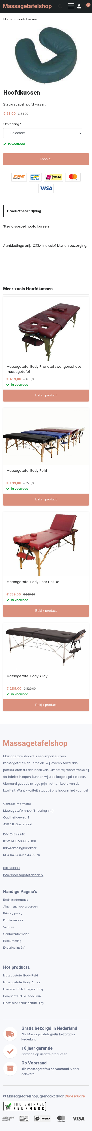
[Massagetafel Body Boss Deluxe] (46, 544)
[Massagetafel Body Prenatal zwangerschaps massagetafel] (46, 329)
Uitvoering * (12, 124)
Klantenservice (13, 920)
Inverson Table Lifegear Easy (23, 989)
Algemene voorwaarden (20, 906)
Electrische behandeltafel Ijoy (23, 1003)
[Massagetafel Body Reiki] (46, 436)
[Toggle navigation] (71, 5)
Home (7, 19)
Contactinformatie (16, 934)
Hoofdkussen (27, 19)
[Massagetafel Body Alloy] (46, 647)
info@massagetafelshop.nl (23, 875)
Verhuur (8, 927)
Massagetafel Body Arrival (21, 982)
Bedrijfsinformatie (15, 900)
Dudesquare (75, 1096)
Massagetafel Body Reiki (20, 975)
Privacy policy (12, 913)
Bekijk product (46, 395)
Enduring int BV (14, 947)
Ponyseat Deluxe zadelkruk (22, 996)
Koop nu (46, 159)
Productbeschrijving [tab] (24, 211)
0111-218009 (11, 868)
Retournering (12, 941)
